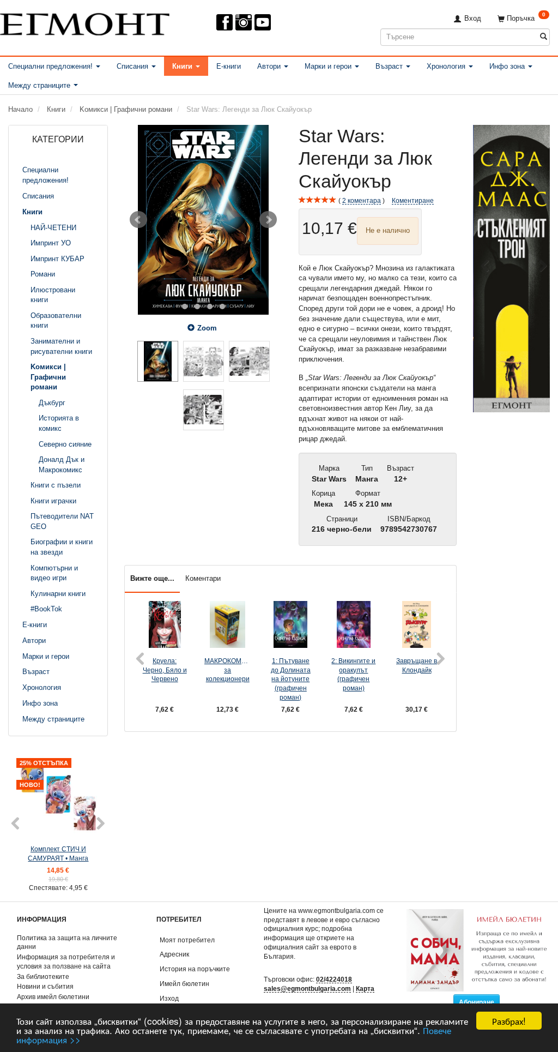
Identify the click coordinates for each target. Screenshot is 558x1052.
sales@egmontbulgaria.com (307, 988)
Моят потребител (187, 939)
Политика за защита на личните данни (67, 942)
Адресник (174, 954)
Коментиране (413, 200)
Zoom (207, 328)
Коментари (203, 578)
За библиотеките (43, 976)
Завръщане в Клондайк (416, 665)
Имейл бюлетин (184, 983)
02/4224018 (334, 979)
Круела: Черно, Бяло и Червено (165, 669)
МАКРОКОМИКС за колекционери (227, 669)
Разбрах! (509, 1020)
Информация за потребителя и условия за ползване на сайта (66, 961)
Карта (365, 988)
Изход (169, 998)
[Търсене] (543, 37)
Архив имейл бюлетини (53, 996)
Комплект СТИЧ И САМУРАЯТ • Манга (58, 853)
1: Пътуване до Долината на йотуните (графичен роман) (291, 679)
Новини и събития (45, 986)
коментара (361, 200)
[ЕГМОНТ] (84, 22)
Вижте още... (152, 578)
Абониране (476, 1002)
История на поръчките (195, 968)
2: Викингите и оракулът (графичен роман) (353, 674)
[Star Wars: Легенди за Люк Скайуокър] (203, 220)
